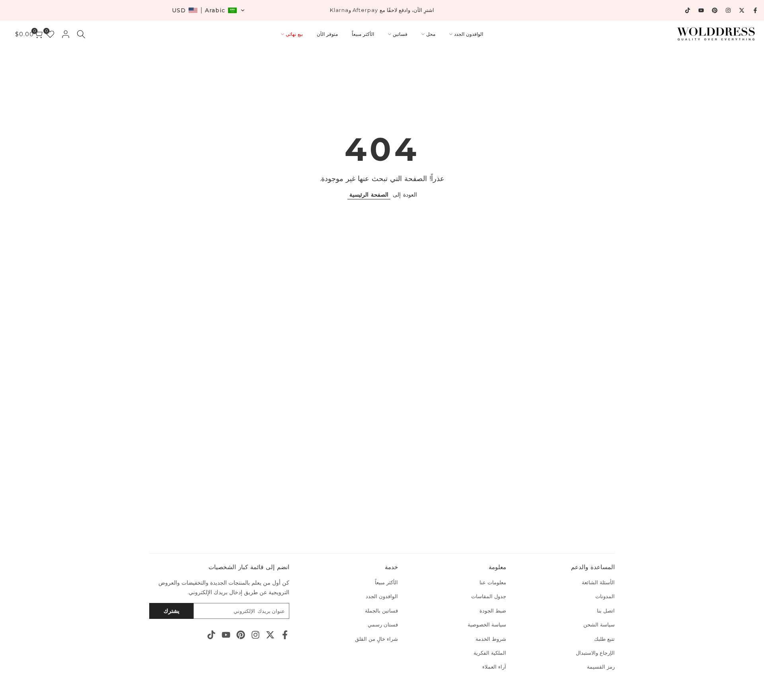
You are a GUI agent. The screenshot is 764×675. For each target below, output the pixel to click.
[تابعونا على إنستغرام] (728, 10)
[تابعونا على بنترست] (714, 10)
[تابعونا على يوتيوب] (701, 10)
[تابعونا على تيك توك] (687, 10)
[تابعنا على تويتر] (742, 10)
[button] (208, 10)
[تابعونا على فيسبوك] (755, 10)
